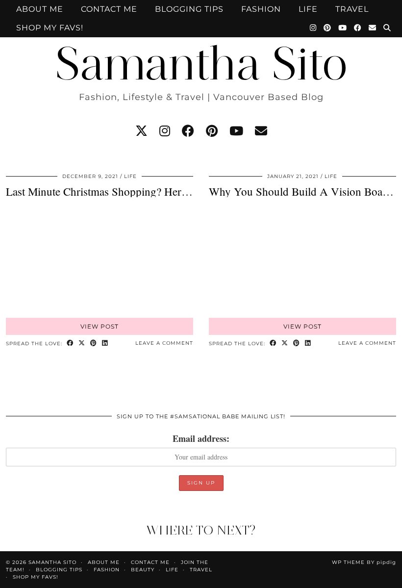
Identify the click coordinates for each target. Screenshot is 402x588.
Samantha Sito (201, 63)
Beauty (142, 569)
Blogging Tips (189, 9)
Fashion (261, 9)
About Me (39, 9)
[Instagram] (313, 28)
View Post (99, 326)
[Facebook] (358, 28)
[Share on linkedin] (105, 343)
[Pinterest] (327, 28)
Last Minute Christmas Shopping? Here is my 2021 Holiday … (150, 191)
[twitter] (141, 131)
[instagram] (164, 131)
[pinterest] (212, 131)
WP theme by (364, 562)
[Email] (373, 28)
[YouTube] (342, 28)
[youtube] (236, 131)
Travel (352, 9)
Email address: (201, 438)
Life (308, 9)
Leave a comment (164, 343)
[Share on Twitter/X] (82, 343)
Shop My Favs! (49, 27)
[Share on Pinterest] (94, 343)
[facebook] (188, 131)
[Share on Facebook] (70, 343)
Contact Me (109, 9)
